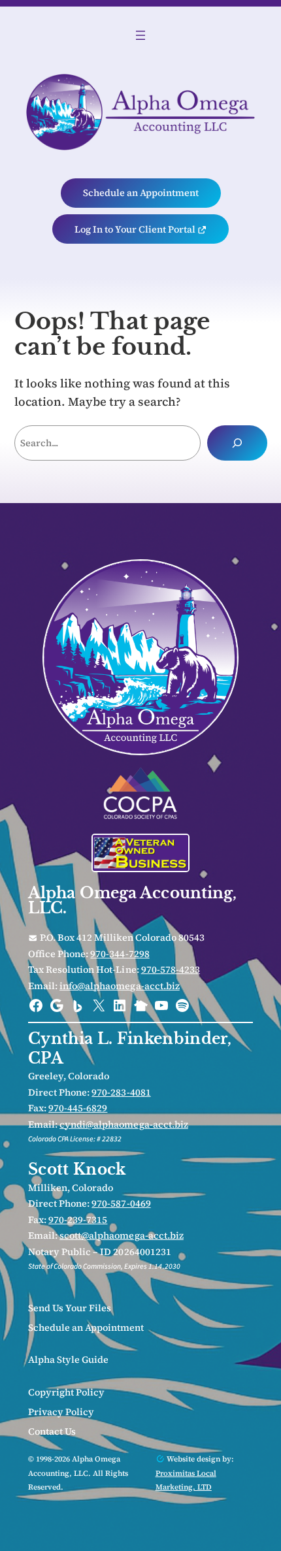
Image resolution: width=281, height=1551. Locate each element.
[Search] (237, 443)
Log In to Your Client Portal (135, 229)
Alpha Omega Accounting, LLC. (132, 900)
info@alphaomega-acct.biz (119, 985)
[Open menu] (140, 35)
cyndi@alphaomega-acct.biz (123, 1124)
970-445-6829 (77, 1108)
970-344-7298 (119, 953)
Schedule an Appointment (141, 192)
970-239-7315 (77, 1219)
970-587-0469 (120, 1203)
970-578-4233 (170, 969)
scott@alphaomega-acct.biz (121, 1235)
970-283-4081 (120, 1092)
